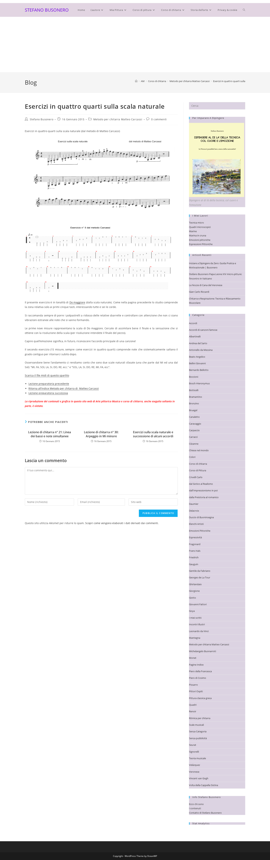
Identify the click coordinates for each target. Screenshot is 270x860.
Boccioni (193, 376)
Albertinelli (195, 336)
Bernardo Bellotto (198, 370)
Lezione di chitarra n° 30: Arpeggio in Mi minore (101, 434)
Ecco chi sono (196, 804)
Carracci (193, 437)
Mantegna (194, 637)
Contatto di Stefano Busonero (205, 812)
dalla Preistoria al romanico (204, 497)
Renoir (192, 711)
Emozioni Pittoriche (199, 530)
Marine (193, 231)
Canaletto (194, 417)
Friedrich (194, 557)
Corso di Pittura (197, 470)
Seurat (192, 744)
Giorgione (194, 591)
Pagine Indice (196, 664)
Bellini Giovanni (197, 363)
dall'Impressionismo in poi (203, 490)
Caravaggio (195, 423)
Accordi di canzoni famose (203, 329)
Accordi (193, 323)
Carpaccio (194, 430)
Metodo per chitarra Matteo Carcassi (117, 119)
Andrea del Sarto (198, 343)
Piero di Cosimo (197, 678)
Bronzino (194, 403)
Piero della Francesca (200, 671)
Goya (192, 611)
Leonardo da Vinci (199, 631)
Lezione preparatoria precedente (48, 383)
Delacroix (194, 510)
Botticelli (193, 390)
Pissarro (193, 684)
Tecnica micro (196, 222)
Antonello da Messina (201, 350)
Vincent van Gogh (198, 778)
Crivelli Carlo (195, 477)
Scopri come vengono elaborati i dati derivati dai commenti (121, 523)
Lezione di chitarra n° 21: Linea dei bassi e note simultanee (49, 434)
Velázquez (194, 765)
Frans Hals (194, 550)
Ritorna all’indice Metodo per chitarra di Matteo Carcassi (63, 388)
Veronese (194, 771)
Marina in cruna (197, 235)
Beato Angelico (197, 356)
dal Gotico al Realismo (201, 483)
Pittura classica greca (200, 698)
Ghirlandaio (195, 584)
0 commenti (159, 119)
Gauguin (193, 564)
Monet (192, 657)
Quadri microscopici (200, 227)
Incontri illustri (197, 624)
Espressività (195, 537)
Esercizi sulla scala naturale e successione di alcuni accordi (153, 434)
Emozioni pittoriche (199, 240)
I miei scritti (195, 617)
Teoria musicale (197, 758)
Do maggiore (77, 302)
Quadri (193, 704)
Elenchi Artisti (196, 524)
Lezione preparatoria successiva (48, 393)
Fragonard (194, 544)
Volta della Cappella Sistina (203, 785)
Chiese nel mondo (199, 450)
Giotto (192, 597)
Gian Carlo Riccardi (199, 291)
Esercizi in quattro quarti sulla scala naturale (237, 81)
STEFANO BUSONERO (47, 10)
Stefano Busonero (41, 119)
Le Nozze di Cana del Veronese (205, 285)
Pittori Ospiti (196, 691)
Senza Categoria (197, 731)
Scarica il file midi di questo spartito (47, 375)
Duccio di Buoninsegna (201, 517)
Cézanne (193, 443)
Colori (192, 457)
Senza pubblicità (198, 738)
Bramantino (195, 396)
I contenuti (195, 808)
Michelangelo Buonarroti (202, 651)
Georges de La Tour (199, 577)
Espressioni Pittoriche (201, 244)
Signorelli (194, 751)
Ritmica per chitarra (199, 718)
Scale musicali (196, 724)
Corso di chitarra (198, 463)
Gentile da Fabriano (199, 570)
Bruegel (193, 410)
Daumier (193, 504)
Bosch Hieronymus (199, 383)
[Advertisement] (135, 44)
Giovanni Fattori (198, 604)
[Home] (136, 81)
